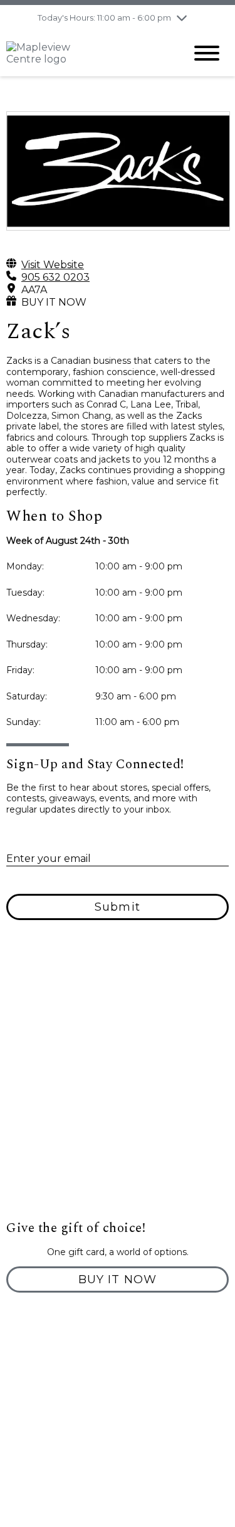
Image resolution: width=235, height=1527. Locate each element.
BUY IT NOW (53, 302)
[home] (86, 53)
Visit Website (52, 265)
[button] (117, 1279)
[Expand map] (117, 1095)
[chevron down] (181, 17)
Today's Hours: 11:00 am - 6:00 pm (104, 18)
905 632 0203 (55, 277)
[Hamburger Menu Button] (207, 53)
